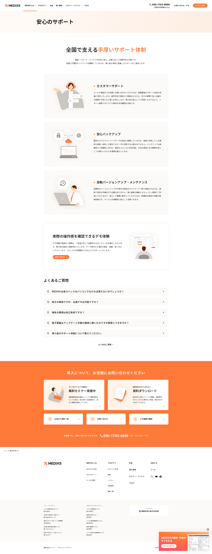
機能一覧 (111, 491)
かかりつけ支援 (113, 469)
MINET (90, 529)
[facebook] (160, 477)
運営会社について (50, 547)
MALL (90, 517)
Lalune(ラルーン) (51, 517)
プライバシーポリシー (65, 547)
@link (90, 535)
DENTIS (90, 523)
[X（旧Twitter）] (152, 477)
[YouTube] (156, 477)
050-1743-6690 (161, 4)
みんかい (48, 535)
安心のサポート (91, 475)
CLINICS (90, 511)
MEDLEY (48, 523)
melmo (48, 511)
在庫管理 (111, 486)
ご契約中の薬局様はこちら (162, 7)
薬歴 (109, 475)
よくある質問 (90, 480)
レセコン (111, 480)
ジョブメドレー (50, 529)
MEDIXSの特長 (91, 469)
